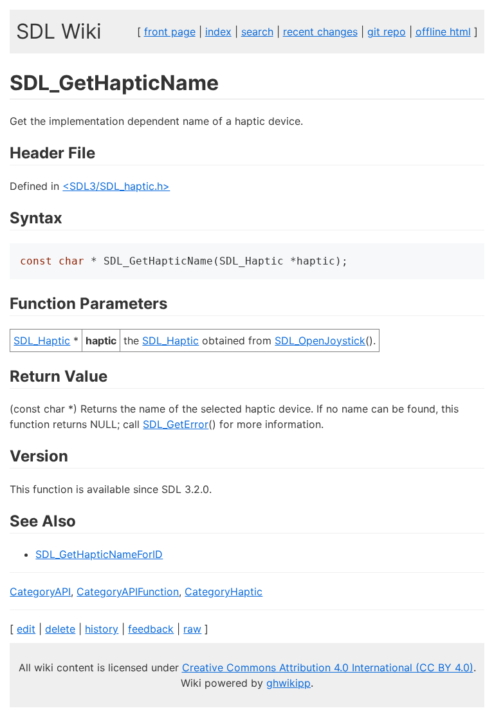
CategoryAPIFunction (128, 591)
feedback (151, 628)
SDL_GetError (175, 424)
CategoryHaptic (223, 591)
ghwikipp (288, 682)
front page (170, 31)
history (101, 628)
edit (26, 628)
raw (192, 628)
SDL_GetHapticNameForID (99, 554)
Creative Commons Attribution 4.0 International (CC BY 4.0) (327, 667)
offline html (443, 31)
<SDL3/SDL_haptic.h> (116, 186)
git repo (386, 31)
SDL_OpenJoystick (320, 340)
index (218, 31)
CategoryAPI (40, 591)
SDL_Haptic (42, 340)
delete (60, 628)
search (257, 31)
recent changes (320, 31)
